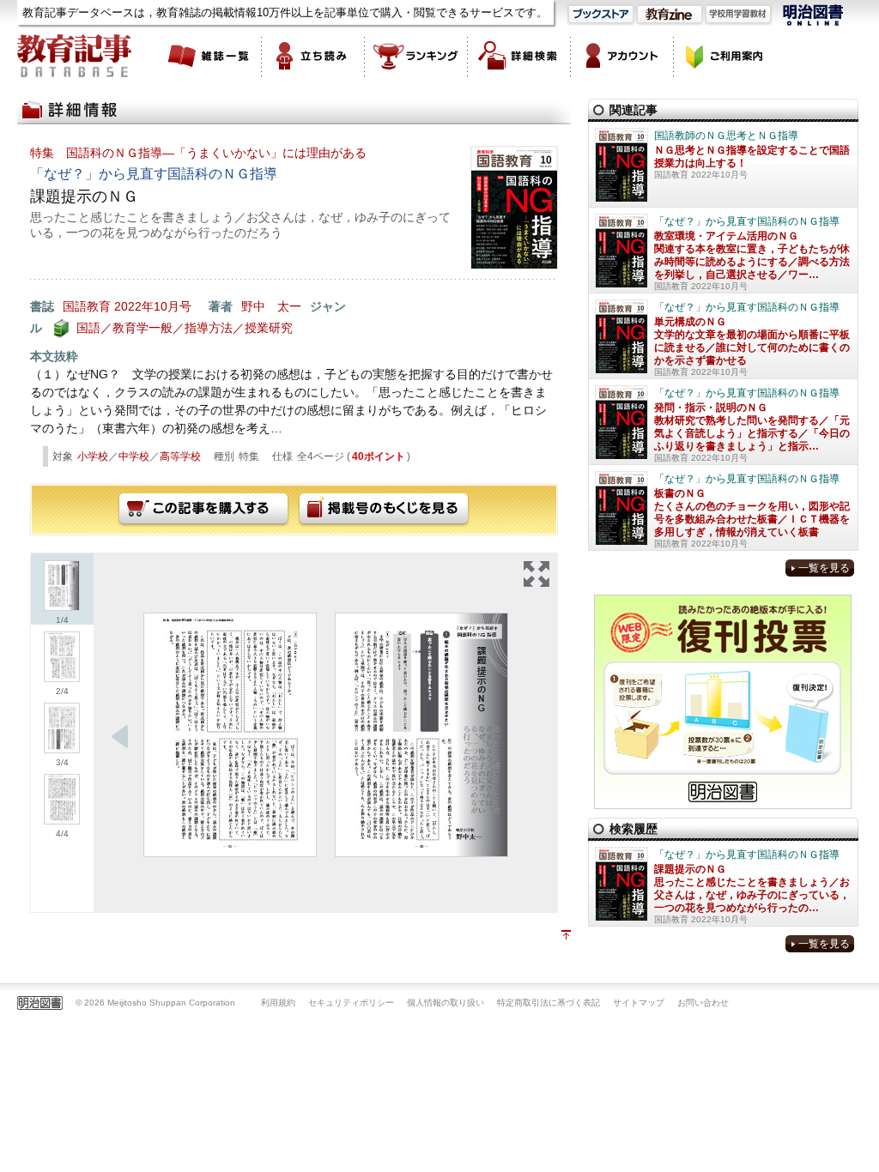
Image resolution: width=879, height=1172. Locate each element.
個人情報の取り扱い (445, 1002)
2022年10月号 (152, 306)
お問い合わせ (703, 1002)
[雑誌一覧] (210, 55)
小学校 (92, 456)
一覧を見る (824, 568)
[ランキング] (416, 55)
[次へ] (120, 737)
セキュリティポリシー (351, 1002)
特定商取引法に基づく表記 (548, 1002)
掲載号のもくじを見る (384, 509)
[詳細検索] (519, 55)
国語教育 (87, 306)
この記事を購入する (203, 509)
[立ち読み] (313, 55)
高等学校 (180, 456)
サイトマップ (638, 1002)
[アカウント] (622, 55)
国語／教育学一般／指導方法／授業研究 (184, 328)
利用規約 (278, 1002)
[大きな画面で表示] (536, 574)
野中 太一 (271, 306)
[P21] (230, 735)
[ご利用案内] (725, 55)
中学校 (133, 456)
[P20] (421, 735)
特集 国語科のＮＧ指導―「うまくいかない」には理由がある (198, 153)
